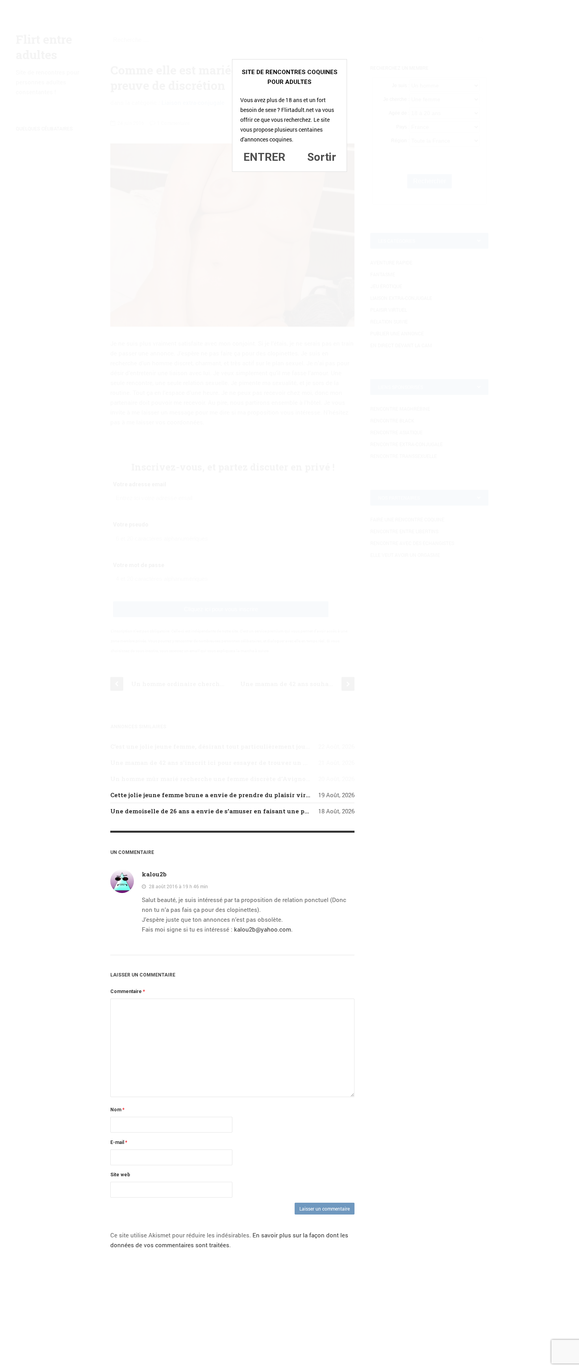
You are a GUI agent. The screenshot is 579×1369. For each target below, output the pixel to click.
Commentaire (127, 991)
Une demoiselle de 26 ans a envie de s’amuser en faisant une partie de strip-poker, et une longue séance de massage (291, 811)
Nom (117, 1109)
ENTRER (264, 157)
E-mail (118, 1142)
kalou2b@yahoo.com (262, 929)
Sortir (321, 157)
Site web (120, 1174)
